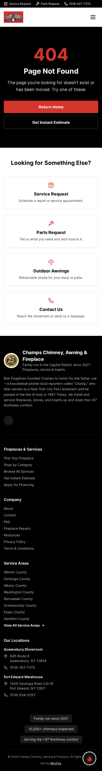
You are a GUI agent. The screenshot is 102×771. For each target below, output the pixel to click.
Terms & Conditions (19, 548)
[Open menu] (93, 17)
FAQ (7, 522)
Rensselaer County (18, 599)
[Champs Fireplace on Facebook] (8, 420)
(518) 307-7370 (80, 3)
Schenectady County (20, 605)
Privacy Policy (15, 542)
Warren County (15, 572)
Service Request (20, 3)
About (8, 508)
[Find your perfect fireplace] (89, 758)
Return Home (51, 107)
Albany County (15, 585)
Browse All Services (19, 471)
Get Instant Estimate (51, 122)
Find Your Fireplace (18, 458)
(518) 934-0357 (22, 695)
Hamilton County (16, 619)
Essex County (14, 612)
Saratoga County (17, 579)
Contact (10, 515)
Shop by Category (18, 465)
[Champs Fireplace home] (13, 17)
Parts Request (50, 3)
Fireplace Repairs (17, 528)
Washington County (19, 592)
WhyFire (55, 763)
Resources (12, 535)
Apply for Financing (19, 485)
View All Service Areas (22, 625)
